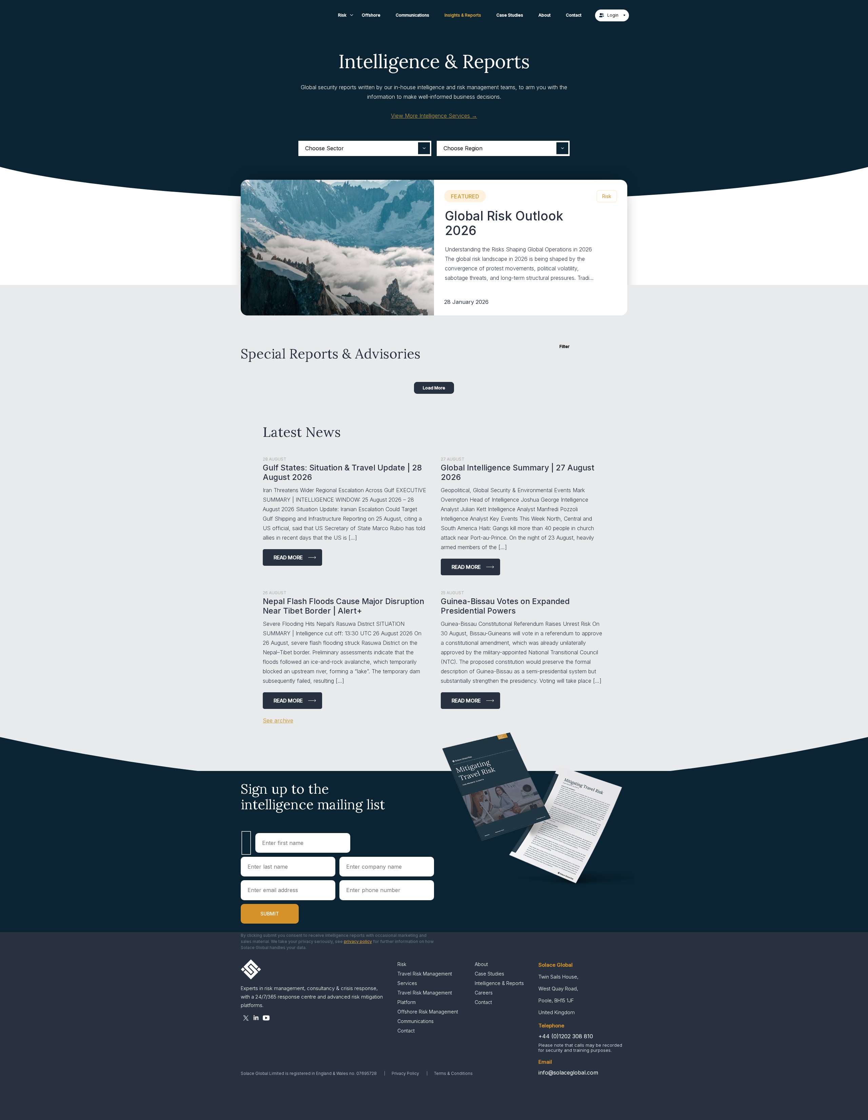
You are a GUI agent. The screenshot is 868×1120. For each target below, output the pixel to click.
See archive (278, 720)
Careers (484, 993)
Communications (412, 15)
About (544, 15)
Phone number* (386, 890)
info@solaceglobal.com (568, 1072)
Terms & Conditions (453, 1073)
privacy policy (358, 941)
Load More (434, 387)
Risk (342, 15)
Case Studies (509, 15)
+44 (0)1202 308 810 (565, 1036)
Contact (573, 15)
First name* (302, 843)
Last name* (288, 866)
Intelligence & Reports (499, 983)
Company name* (386, 866)
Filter (564, 346)
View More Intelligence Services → (434, 115)
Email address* (288, 890)
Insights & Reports (463, 15)
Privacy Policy (405, 1073)
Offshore (371, 15)
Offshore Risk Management (427, 1012)
